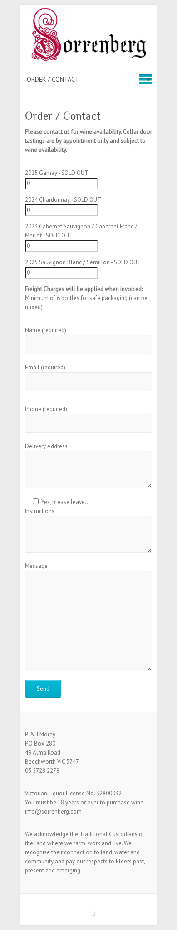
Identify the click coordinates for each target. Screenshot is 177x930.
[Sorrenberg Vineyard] (88, 36)
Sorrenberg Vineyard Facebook (88, 909)
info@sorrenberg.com (53, 811)
